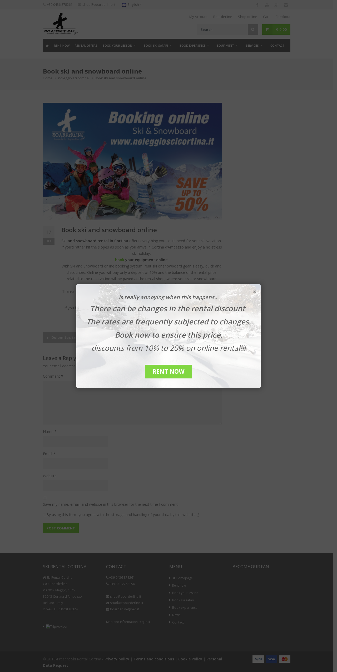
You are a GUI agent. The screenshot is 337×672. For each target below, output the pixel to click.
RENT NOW (168, 371)
